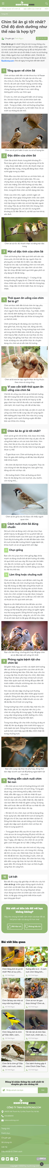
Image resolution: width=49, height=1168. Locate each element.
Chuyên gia (6, 1138)
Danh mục (5, 1133)
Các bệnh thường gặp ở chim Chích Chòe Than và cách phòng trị (36, 1065)
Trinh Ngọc (19, 39)
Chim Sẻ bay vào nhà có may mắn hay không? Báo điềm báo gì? (12, 1002)
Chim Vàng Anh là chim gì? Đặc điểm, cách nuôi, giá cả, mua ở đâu (12, 1033)
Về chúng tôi (6, 1142)
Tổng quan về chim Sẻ (11, 9)
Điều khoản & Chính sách (11, 1152)
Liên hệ (4, 1147)
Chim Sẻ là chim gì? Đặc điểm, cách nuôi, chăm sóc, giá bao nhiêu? (12, 1065)
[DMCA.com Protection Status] (41, 1159)
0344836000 (9, 1116)
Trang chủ (4, 14)
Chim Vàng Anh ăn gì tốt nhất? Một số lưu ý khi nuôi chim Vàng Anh (12, 970)
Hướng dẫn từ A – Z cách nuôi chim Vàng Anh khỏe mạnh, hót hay (36, 970)
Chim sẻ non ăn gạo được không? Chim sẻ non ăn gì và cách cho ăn (35, 1002)
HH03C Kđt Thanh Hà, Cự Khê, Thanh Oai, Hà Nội (21, 1111)
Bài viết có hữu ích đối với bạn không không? (24, 910)
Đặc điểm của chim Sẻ (32, 9)
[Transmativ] (25, 3)
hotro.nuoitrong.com (11, 1120)
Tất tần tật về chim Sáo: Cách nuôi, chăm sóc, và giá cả (36, 1033)
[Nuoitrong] (24, 1102)
